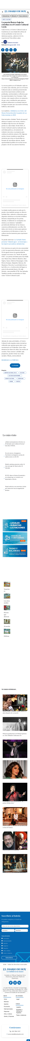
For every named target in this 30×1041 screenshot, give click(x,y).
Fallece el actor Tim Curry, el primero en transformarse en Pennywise (14, 849)
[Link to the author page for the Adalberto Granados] (5, 42)
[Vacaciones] (7, 584)
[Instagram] (15, 983)
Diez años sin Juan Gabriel (10, 756)
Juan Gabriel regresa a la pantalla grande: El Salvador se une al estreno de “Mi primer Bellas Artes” (14, 801)
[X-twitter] (19, 983)
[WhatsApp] (15, 49)
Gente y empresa (7, 953)
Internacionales (7, 941)
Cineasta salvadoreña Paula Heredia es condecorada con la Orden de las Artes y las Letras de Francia (15, 825)
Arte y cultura (6, 950)
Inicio (5, 999)
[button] (2, 11)
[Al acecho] (7, 621)
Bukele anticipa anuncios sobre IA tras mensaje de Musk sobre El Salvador (15, 466)
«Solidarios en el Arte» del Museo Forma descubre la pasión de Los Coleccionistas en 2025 (14, 113)
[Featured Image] (15, 730)
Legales (18, 1007)
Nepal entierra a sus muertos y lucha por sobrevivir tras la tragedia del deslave (15, 488)
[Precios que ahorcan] (7, 607)
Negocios (5, 946)
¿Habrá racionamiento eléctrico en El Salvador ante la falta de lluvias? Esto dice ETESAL (15, 444)
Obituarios (14, 16)
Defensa (6, 636)
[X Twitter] (11, 49)
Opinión (5, 943)
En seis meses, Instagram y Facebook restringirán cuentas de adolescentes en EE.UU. (14, 455)
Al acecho (7, 626)
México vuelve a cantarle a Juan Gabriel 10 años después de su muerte (14, 712)
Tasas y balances (23, 16)
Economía (7, 1006)
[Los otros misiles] (7, 596)
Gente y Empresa (9, 1016)
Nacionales (6, 938)
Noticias (6, 1001)
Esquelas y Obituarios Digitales (19, 1011)
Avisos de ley (6, 16)
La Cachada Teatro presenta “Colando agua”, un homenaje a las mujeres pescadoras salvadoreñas (14, 242)
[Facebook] (2, 49)
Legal (17, 999)
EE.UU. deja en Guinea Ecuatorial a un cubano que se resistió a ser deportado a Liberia (15, 477)
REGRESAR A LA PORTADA (10, 360)
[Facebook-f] (11, 983)
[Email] (7, 49)
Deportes (5, 948)
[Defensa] (7, 631)
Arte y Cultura (8, 1014)
